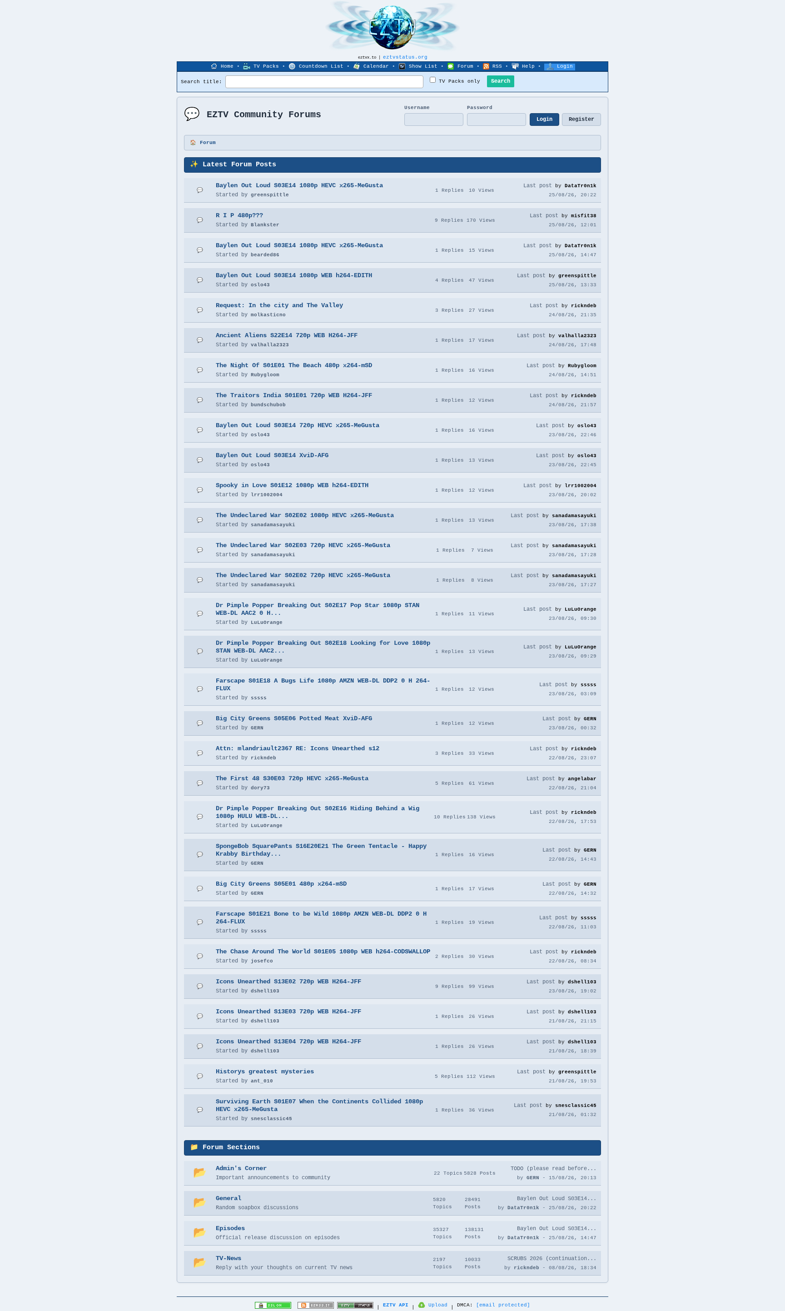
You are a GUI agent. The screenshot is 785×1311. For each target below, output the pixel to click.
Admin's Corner (241, 1168)
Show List (423, 66)
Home (227, 66)
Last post (537, 186)
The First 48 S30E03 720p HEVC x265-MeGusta (292, 778)
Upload (437, 1305)
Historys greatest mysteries (265, 1071)
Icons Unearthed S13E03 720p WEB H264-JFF (288, 1011)
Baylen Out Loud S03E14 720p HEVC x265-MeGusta (297, 425)
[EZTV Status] (355, 1307)
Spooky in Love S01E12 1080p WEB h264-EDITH (292, 485)
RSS (497, 66)
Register (581, 119)
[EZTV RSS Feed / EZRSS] (316, 1307)
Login (565, 66)
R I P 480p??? (239, 215)
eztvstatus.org (405, 57)
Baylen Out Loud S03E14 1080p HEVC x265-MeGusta (299, 185)
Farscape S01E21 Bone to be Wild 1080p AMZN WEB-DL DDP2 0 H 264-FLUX (321, 917)
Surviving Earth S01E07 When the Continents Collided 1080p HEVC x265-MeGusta (319, 1105)
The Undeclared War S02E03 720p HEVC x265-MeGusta (303, 545)
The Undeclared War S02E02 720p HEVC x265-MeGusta (303, 575)
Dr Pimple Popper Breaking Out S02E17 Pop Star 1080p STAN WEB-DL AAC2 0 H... (317, 609)
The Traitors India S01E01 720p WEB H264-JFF (294, 395)
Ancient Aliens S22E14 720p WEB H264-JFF (287, 335)
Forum (465, 66)
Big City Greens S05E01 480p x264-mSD (281, 883)
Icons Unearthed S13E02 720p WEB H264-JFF (288, 981)
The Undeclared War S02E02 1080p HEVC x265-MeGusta (305, 515)
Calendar (376, 66)
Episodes (230, 1228)
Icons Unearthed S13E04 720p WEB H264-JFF (288, 1041)
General (228, 1198)
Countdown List (321, 66)
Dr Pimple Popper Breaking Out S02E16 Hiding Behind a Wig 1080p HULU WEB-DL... (317, 812)
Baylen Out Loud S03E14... (556, 1199)
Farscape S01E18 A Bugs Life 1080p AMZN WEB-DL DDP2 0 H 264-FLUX (323, 684)
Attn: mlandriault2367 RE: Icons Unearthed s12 (297, 748)
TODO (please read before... (553, 1169)
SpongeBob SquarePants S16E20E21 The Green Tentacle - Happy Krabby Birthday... (321, 849)
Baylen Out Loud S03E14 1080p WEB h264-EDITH (294, 275)
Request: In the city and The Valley (279, 305)
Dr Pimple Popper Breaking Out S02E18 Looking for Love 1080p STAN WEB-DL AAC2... (323, 646)
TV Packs (266, 66)
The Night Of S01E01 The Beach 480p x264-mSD (294, 365)
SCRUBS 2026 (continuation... (551, 1259)
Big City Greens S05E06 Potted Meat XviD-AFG (294, 718)
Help (528, 66)
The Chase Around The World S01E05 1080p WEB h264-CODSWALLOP (323, 951)
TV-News (228, 1258)
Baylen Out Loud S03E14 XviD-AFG (272, 455)
